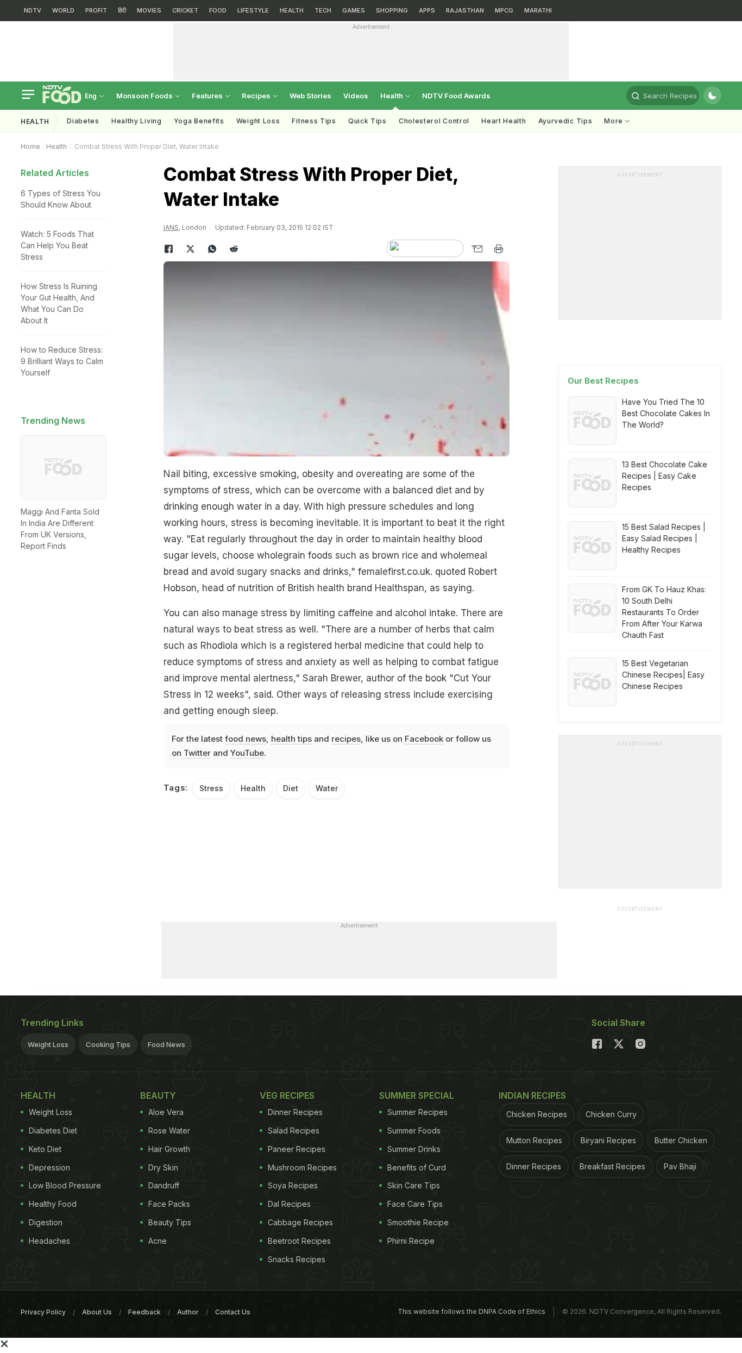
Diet (290, 788)
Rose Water (169, 1130)
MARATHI (538, 10)
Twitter (197, 753)
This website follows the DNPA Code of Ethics (471, 1311)
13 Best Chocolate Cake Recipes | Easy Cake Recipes (664, 476)
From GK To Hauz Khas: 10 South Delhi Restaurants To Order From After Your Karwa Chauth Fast (664, 612)
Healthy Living (136, 121)
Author (188, 1312)
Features (208, 95)
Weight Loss (258, 121)
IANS (171, 227)
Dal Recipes (289, 1203)
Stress (211, 788)
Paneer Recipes (296, 1149)
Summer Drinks (414, 1149)
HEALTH (292, 10)
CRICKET (185, 10)
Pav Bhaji (680, 1166)
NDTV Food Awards (456, 95)
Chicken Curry (611, 1114)
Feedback (144, 1312)
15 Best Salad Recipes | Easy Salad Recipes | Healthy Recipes (664, 538)
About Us (97, 1312)
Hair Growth (169, 1149)
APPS (427, 10)
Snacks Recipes (296, 1259)
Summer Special (416, 1095)
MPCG (504, 10)
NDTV (32, 10)
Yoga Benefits (199, 121)
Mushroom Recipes (302, 1167)
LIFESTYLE (253, 10)
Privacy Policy (43, 1312)
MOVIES (149, 10)
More (614, 121)
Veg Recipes (287, 1095)
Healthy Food (53, 1203)
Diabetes (83, 121)
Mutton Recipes (534, 1140)
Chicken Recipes (536, 1114)
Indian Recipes (532, 1095)
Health (392, 95)
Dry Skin (163, 1167)
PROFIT (96, 10)
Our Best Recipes (603, 380)
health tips (291, 739)
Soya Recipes (293, 1185)
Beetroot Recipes (299, 1240)
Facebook (424, 739)
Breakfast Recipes (612, 1166)
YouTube (247, 753)
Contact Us (232, 1312)
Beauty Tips (169, 1222)
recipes (346, 739)
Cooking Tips (108, 1044)
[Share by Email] (477, 249)
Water (327, 788)
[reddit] (234, 249)
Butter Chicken (681, 1140)
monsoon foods (145, 95)
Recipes (257, 95)
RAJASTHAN (465, 10)
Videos (355, 95)
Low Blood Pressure (65, 1185)
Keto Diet (45, 1149)
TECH (323, 10)
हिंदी (122, 10)
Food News (166, 1044)
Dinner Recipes (295, 1112)
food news (245, 739)
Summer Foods (414, 1130)
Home (30, 146)
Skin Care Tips (413, 1185)
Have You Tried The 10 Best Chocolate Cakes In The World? (666, 413)
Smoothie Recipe (418, 1222)
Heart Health (503, 121)
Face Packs (169, 1203)
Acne (157, 1240)
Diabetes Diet (53, 1130)
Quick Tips (367, 121)
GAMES (353, 10)
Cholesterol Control (434, 121)
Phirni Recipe (411, 1240)
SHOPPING (392, 10)
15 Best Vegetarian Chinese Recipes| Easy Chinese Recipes (663, 675)
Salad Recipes (293, 1130)
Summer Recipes (417, 1112)
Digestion (45, 1222)
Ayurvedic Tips (565, 121)
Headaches (49, 1240)
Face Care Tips (415, 1203)
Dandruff (163, 1185)
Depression (49, 1167)
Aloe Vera (166, 1112)
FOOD (218, 10)
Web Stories (310, 95)
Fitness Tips (314, 121)
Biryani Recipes (608, 1140)
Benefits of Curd (416, 1167)
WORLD (63, 10)
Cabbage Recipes (300, 1222)
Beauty (158, 1095)
